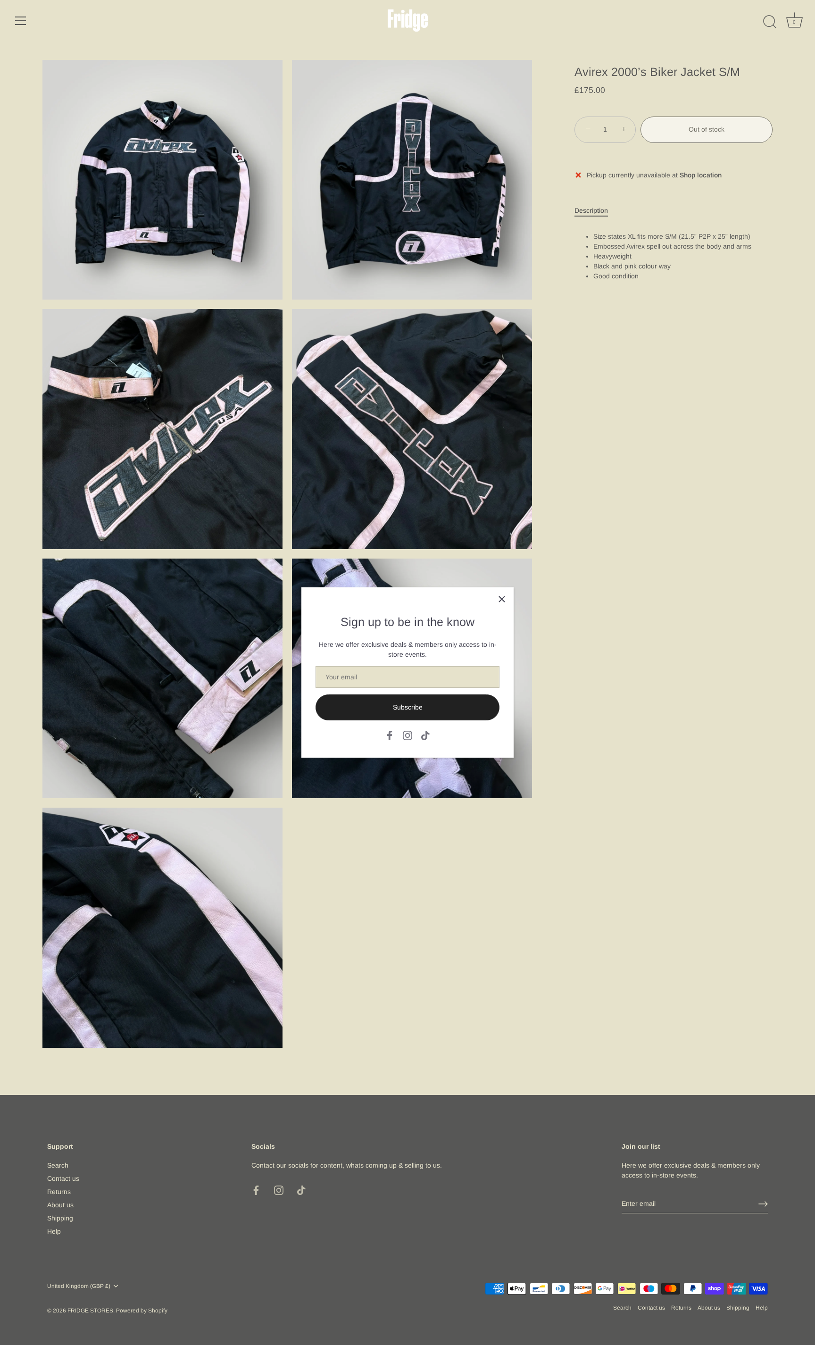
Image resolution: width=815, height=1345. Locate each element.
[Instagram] (407, 735)
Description (591, 210)
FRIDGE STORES (90, 1310)
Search (57, 1166)
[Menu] (20, 20)
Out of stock (706, 130)
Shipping (60, 1218)
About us (60, 1205)
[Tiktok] (425, 735)
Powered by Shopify (141, 1310)
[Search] (769, 22)
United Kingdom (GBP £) (78, 1286)
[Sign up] (763, 1204)
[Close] (501, 599)
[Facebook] (389, 735)
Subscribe (408, 707)
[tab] (595, 211)
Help (54, 1232)
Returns (59, 1192)
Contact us (63, 1179)
